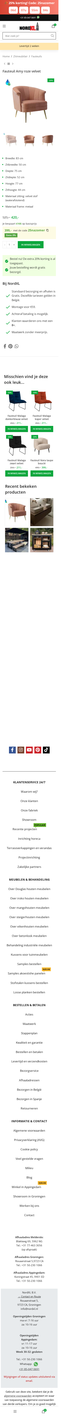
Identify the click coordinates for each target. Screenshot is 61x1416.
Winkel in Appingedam (29, 1185)
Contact (29, 1215)
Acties (29, 1014)
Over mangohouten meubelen (29, 908)
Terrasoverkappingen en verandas (29, 848)
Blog (29, 1177)
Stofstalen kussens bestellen (29, 983)
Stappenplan (29, 1033)
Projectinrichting (29, 857)
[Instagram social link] (20, 750)
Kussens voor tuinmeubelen (29, 955)
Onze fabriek (29, 810)
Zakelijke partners (29, 867)
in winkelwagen (30, 244)
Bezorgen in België (29, 1090)
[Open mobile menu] (4, 26)
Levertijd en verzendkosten (29, 1061)
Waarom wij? (29, 792)
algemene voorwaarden (18, 1395)
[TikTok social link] (46, 750)
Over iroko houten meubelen (29, 898)
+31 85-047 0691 (28, 17)
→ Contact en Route (29, 1296)
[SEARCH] (52, 35)
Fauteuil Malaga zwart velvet (17, 462)
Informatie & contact (29, 1121)
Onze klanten (29, 801)
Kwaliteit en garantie (29, 1042)
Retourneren (29, 1108)
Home (6, 56)
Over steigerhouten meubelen (29, 917)
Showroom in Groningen (29, 1196)
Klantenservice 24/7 (29, 782)
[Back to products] (9, 64)
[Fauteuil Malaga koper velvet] (42, 401)
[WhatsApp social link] (16, 346)
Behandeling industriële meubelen (29, 945)
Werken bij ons (29, 1206)
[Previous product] (5, 64)
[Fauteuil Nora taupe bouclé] (42, 445)
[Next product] (13, 64)
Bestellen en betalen (29, 1052)
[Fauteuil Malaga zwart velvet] (16, 445)
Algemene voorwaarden (29, 1130)
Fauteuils (36, 56)
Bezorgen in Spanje (29, 1099)
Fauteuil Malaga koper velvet (42, 417)
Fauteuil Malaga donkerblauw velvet (16, 417)
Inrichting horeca (29, 838)
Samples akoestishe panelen (29, 972)
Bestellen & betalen (29, 1005)
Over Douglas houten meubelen (29, 889)
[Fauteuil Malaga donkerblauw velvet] (16, 401)
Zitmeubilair (20, 56)
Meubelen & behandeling (29, 879)
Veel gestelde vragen (29, 1159)
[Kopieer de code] (47, 230)
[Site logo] (29, 25)
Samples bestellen (29, 964)
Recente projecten (29, 827)
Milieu (29, 1168)
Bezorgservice (29, 1071)
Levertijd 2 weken (29, 46)
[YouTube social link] (29, 750)
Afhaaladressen (29, 1080)
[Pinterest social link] (10, 346)
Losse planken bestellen (29, 992)
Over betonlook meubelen (29, 936)
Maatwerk (29, 1024)
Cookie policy (29, 1149)
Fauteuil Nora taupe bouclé (41, 462)
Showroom (29, 820)
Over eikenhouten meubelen (29, 926)
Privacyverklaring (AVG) (29, 1140)
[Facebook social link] (5, 346)
